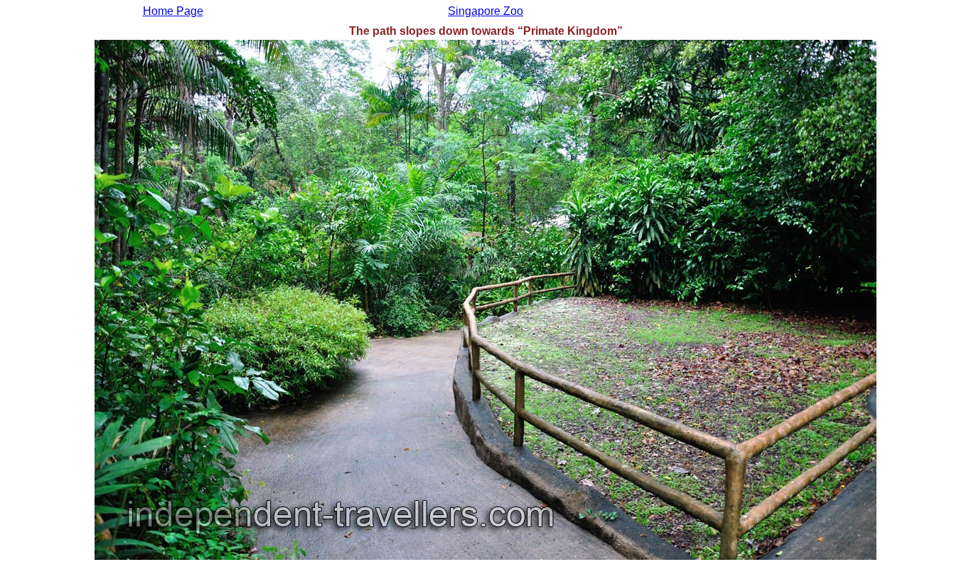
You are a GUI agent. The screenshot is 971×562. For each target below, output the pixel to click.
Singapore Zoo (485, 11)
